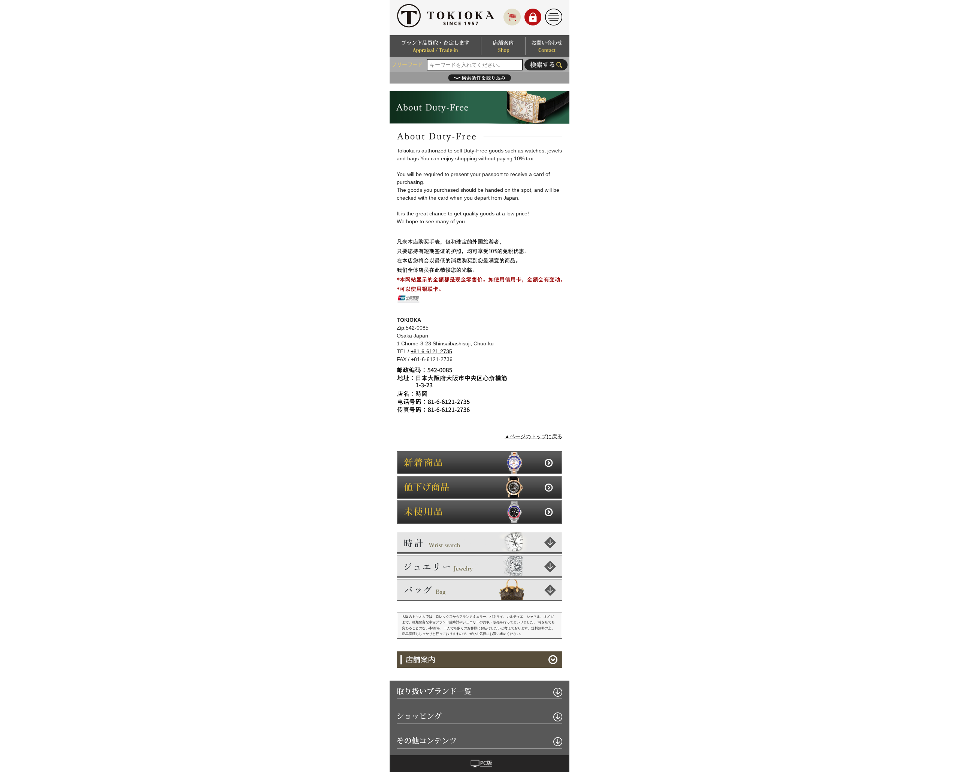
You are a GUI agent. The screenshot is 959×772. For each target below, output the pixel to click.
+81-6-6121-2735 (431, 351)
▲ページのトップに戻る (533, 436)
